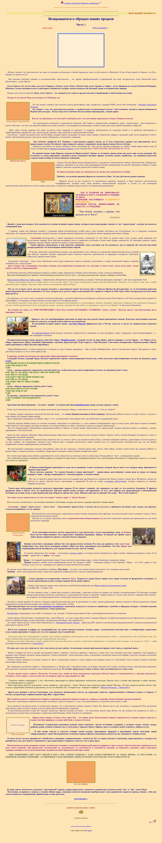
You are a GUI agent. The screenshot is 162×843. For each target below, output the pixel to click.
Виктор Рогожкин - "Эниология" (115, 687)
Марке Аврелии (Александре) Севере (111, 585)
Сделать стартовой (72, 3)
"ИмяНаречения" (68, 340)
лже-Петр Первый (77, 324)
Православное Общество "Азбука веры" (24, 280)
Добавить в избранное (89, 3)
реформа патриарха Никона (61, 149)
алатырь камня (76, 553)
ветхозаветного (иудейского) (51, 606)
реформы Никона (42, 333)
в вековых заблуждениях (115, 481)
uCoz (90, 830)
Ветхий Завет (13, 613)
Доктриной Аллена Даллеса (68, 622)
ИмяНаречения (82, 405)
